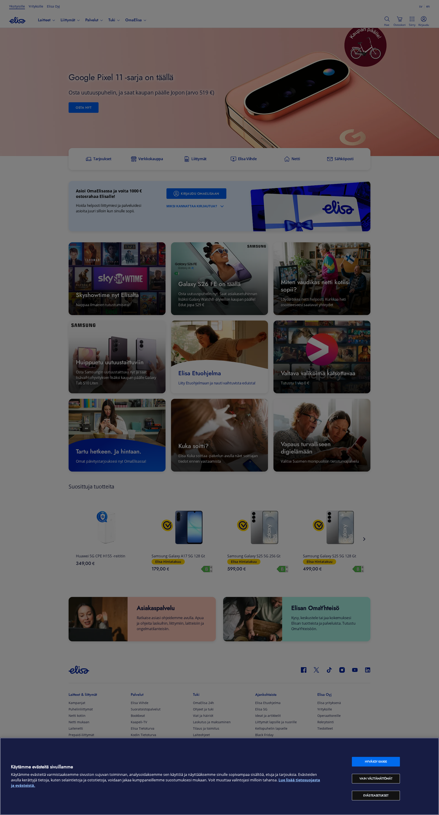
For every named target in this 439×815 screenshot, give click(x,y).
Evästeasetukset (375, 795)
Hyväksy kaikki (376, 761)
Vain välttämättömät (375, 778)
